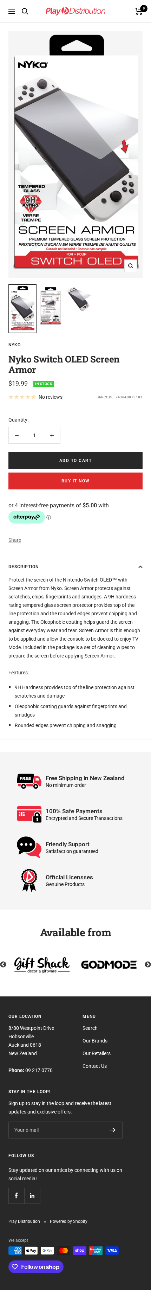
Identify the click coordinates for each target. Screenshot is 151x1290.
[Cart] (139, 11)
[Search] (25, 11)
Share (14, 540)
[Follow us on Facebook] (16, 1196)
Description (23, 566)
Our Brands (95, 1041)
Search (90, 1028)
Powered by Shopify (68, 1221)
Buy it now (75, 481)
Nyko (14, 344)
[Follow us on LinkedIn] (32, 1196)
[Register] (113, 1130)
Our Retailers (97, 1053)
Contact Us (95, 1066)
